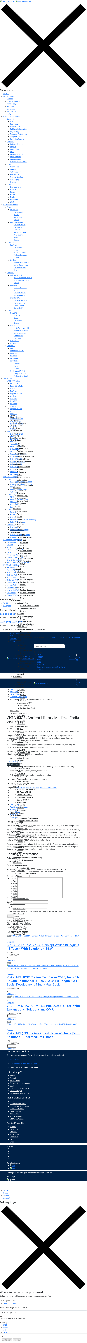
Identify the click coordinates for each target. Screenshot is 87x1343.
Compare (10, 942)
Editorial (17, 230)
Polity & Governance (25, 860)
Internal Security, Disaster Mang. (30, 857)
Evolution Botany (17, 139)
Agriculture (14, 174)
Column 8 (10, 310)
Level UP (13, 353)
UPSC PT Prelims (13, 381)
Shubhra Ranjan (23, 753)
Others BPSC (22, 784)
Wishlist (13, 1127)
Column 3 (10, 119)
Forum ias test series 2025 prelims (51, 667)
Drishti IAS (14, 341)
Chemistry (14, 169)
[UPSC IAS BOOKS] (15, 1)
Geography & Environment (27, 818)
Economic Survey (17, 351)
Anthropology (15, 172)
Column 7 (10, 272)
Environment (15, 187)
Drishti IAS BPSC (24, 768)
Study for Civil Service (26, 789)
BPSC (15, 766)
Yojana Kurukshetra (21, 280)
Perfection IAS (22, 776)
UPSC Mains (11, 406)
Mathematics (15, 157)
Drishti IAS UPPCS (24, 795)
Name (10, 902)
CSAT (12, 202)
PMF (12, 348)
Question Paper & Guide (26, 873)
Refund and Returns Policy (20, 1093)
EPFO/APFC (22, 802)
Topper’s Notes (16, 136)
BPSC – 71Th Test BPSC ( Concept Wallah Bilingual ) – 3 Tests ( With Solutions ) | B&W (43, 946)
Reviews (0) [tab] (14, 809)
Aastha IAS (21, 779)
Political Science (13, 101)
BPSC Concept (23, 781)
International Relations (26, 836)
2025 (5, 1325)
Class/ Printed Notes (11, 116)
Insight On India (16, 222)
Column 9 (17, 815)
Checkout (14, 1137)
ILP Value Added (20, 288)
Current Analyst (20, 267)
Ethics (12, 192)
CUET (12, 152)
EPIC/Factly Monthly (21, 328)
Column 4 (10, 141)
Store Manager (74, 637)
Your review (12, 897)
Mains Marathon (20, 333)
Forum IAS (14, 325)
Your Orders (15, 1080)
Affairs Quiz (18, 335)
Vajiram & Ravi (16, 275)
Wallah (19, 771)
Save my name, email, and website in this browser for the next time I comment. (40, 911)
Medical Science (16, 154)
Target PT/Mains (20, 300)
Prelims (17, 363)
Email (9, 907)
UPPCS (16, 787)
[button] (78, 657)
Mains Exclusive (20, 232)
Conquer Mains (20, 373)
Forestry (13, 189)
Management (15, 159)
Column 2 (10, 164)
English (13, 197)
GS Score (13, 260)
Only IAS (13, 313)
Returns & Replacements (20, 1083)
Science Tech (15, 126)
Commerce (14, 167)
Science (10, 99)
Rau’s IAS (13, 245)
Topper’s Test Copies (18, 134)
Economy (14, 199)
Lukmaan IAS (22, 755)
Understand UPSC (17, 371)
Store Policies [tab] (15, 814)
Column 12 (17, 863)
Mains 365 (18, 217)
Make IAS (20, 808)
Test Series (7, 378)
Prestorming (19, 305)
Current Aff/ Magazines (19, 1106)
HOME (6, 94)
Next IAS (13, 343)
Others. (17, 368)
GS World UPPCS (24, 792)
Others (16, 220)
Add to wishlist (15, 761)
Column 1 (10, 184)
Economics (11, 109)
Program (17, 338)
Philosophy (14, 149)
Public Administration (18, 129)
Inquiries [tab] (13, 817)
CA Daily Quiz (19, 227)
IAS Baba (13, 285)
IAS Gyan (13, 356)
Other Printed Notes (18, 162)
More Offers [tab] (15, 812)
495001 (6, 1327)
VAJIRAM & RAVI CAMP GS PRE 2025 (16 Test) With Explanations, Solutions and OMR (43, 1007)
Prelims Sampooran (21, 262)
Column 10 (17, 831)
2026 (5, 1332)
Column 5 (10, 207)
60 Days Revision (20, 295)
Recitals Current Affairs (23, 278)
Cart (11, 1139)
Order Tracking (16, 1129)
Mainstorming (19, 303)
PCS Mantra (21, 810)
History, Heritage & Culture (27, 821)
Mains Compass (20, 252)
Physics (13, 147)
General (20, 855)
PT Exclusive (18, 235)
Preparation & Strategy (26, 868)
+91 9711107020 (58, 637)
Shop (12, 1142)
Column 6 (10, 242)
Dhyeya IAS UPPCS (25, 797)
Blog (12, 1086)
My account (14, 1134)
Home (12, 689)
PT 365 (16, 215)
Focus (16, 250)
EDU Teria (21, 774)
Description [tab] (14, 804)
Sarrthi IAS (14, 361)
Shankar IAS (15, 298)
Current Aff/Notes (10, 204)
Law (11, 121)
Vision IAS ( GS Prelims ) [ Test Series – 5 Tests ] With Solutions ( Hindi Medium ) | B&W (43, 1035)
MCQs (16, 237)
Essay (12, 194)
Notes (16, 290)
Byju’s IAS (14, 358)
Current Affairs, (20, 293)
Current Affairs (19, 212)
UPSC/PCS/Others (17, 1119)
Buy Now (17, 1340)
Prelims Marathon (21, 330)
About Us (13, 1078)
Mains (16, 366)
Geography (11, 111)
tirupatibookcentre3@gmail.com (25, 1063)
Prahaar (17, 315)
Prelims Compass (20, 255)
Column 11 (17, 847)
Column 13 (11, 346)
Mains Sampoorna (21, 265)
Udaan (16, 318)
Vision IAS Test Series (18, 697)
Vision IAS (14, 210)
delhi (5, 1330)
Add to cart (6, 1340)
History (10, 114)
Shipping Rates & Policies (20, 1088)
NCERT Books (8, 96)
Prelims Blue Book (21, 376)
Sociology (11, 106)
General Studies (16, 177)
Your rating (12, 876)
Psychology (11, 104)
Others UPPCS (23, 800)
